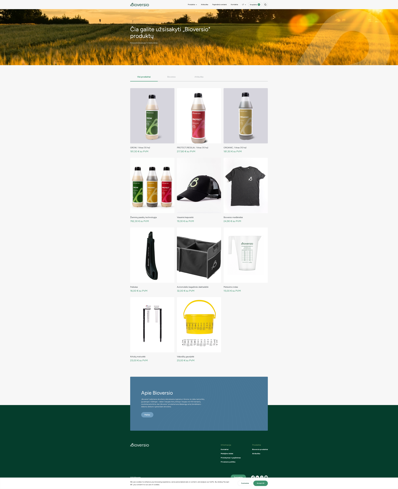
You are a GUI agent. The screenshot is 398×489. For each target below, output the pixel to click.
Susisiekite (238, 477)
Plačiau (147, 415)
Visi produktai (144, 77)
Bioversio (171, 77)
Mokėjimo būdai (227, 454)
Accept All (260, 483)
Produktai (191, 5)
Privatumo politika (228, 462)
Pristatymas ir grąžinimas (231, 458)
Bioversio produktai (260, 449)
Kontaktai (234, 5)
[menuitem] (243, 5)
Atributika (204, 5)
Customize (245, 483)
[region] (199, 483)
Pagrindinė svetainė (219, 5)
